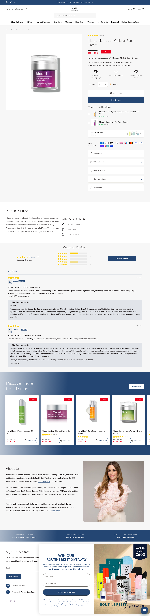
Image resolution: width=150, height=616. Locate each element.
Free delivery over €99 (24, 534)
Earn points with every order (125, 534)
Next (148, 388)
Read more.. (55, 511)
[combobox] (75, 15)
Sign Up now (13, 577)
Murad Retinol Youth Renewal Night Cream (127, 432)
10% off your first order (75, 534)
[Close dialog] (144, 548)
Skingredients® (44, 481)
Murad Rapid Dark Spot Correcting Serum (91, 432)
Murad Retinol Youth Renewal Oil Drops (20, 432)
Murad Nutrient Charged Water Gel (56, 431)
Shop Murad (136, 386)
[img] (13, 278)
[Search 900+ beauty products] (56, 15)
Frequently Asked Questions (23, 592)
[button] (17, 22)
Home (7, 29)
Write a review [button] (122, 258)
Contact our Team (19, 586)
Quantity (91, 84)
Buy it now (116, 100)
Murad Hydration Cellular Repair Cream (21, 29)
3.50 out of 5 (34, 257)
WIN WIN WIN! (66, 592)
